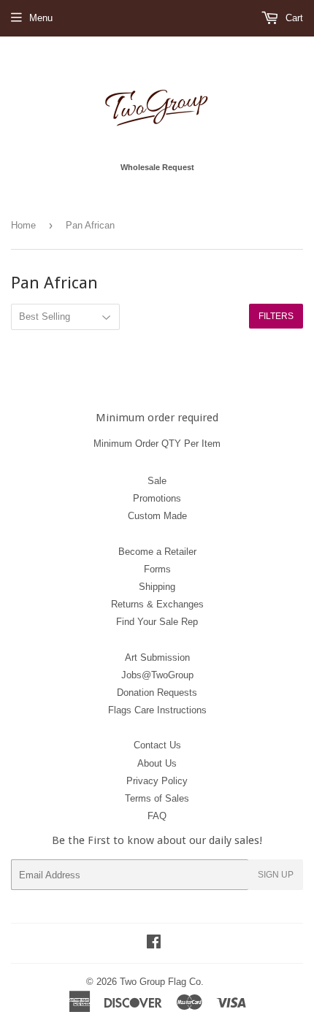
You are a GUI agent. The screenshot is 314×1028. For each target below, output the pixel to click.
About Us (157, 763)
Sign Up (276, 875)
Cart (293, 17)
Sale (157, 480)
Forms (157, 569)
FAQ (157, 815)
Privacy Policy (157, 780)
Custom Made (157, 515)
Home (23, 225)
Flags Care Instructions (157, 710)
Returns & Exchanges (157, 604)
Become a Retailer (157, 551)
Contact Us (157, 745)
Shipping (157, 586)
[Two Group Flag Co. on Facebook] (153, 943)
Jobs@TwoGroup (157, 675)
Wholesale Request (157, 167)
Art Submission (157, 657)
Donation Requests (157, 692)
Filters (276, 316)
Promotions (157, 498)
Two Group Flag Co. (162, 981)
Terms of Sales (157, 798)
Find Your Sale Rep (157, 621)
